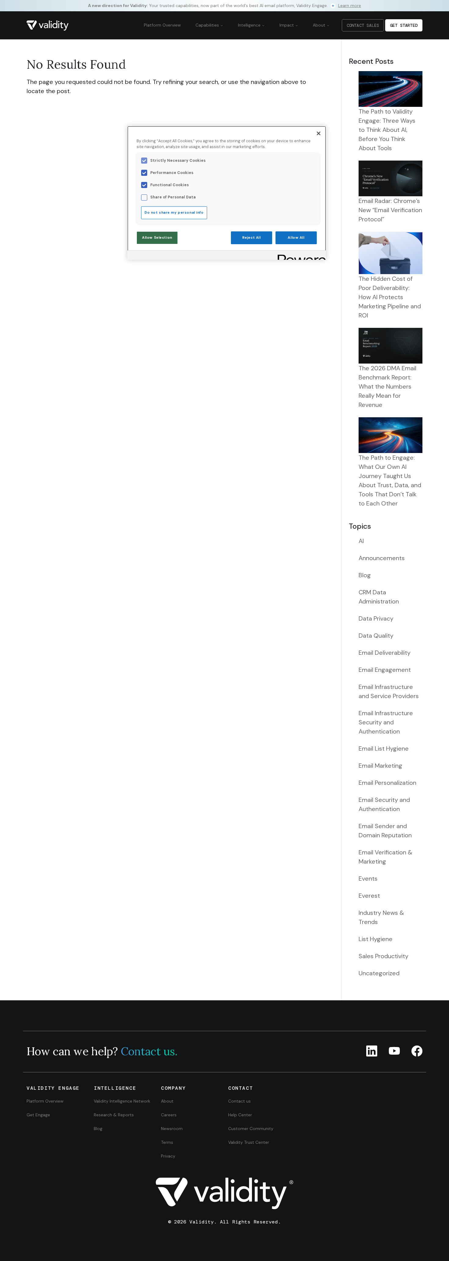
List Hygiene (375, 939)
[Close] (318, 133)
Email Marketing (380, 766)
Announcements (382, 558)
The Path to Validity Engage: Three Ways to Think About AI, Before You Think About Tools (387, 129)
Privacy (168, 1156)
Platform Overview (162, 25)
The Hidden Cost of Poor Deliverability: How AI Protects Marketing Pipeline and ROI (390, 297)
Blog (365, 575)
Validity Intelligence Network (122, 1101)
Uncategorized (379, 973)
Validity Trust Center (248, 1142)
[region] (226, 193)
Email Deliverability (385, 653)
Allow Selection (157, 237)
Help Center (240, 1115)
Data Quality (376, 636)
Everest (369, 896)
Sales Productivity (383, 956)
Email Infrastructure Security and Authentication (386, 722)
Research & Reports (114, 1115)
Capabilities (207, 25)
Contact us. (149, 1051)
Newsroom (172, 1128)
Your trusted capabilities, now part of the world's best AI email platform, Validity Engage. (224, 5)
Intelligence (250, 25)
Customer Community (250, 1128)
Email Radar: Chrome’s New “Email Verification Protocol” (390, 210)
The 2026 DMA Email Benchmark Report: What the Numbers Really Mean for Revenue (387, 386)
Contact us (239, 1101)
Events (368, 878)
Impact (287, 25)
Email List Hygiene (384, 748)
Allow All (296, 237)
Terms (167, 1142)
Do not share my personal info (174, 212)
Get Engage (38, 1115)
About (320, 25)
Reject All (251, 237)
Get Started (404, 25)
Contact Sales (363, 25)
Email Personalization (387, 783)
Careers (169, 1115)
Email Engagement (385, 670)
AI (361, 541)
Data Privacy (376, 618)
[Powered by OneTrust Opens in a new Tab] (299, 256)
